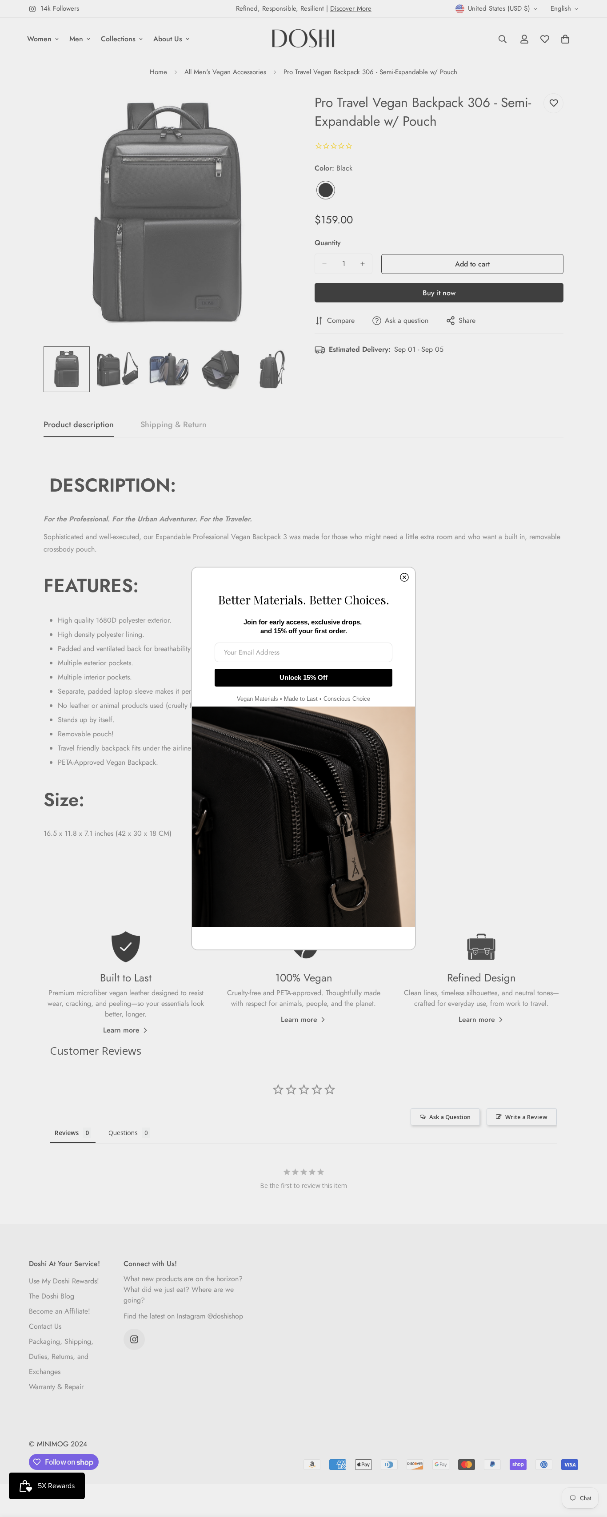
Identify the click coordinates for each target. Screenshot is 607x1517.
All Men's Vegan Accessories (225, 72)
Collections (118, 39)
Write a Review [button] (526, 1117)
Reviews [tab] (67, 1132)
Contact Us (45, 1326)
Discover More (350, 8)
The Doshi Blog (51, 1296)
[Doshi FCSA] (303, 39)
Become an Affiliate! (59, 1311)
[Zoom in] (274, 110)
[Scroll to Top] (589, 1468)
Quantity (328, 243)
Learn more (121, 1030)
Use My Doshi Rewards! (64, 1281)
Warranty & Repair (56, 1387)
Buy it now (439, 293)
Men (76, 39)
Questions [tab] (123, 1132)
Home (158, 72)
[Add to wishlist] (553, 103)
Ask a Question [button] (450, 1117)
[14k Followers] (134, 1339)
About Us (167, 39)
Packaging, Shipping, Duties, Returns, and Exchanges (61, 1356)
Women (39, 39)
